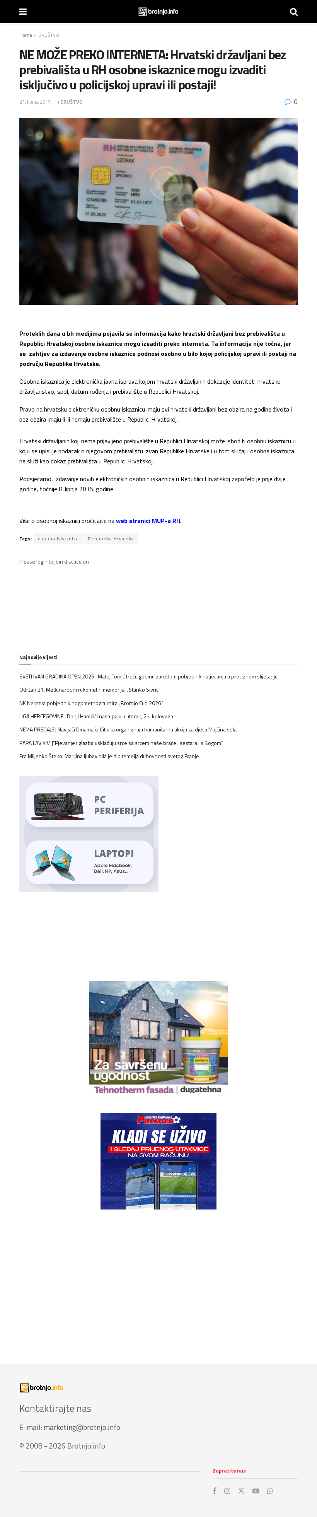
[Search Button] (294, 11)
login (42, 561)
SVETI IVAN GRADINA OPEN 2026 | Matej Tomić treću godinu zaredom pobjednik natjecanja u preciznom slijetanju (148, 676)
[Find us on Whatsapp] (270, 1491)
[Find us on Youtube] (255, 1491)
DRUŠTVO (48, 35)
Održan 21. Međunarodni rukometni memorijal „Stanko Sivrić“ (89, 689)
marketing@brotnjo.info (82, 1427)
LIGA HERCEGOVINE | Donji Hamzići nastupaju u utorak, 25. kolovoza (96, 716)
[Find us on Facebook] (214, 1491)
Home (25, 35)
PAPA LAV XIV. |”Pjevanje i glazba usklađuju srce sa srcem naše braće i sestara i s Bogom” (121, 743)
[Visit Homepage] (158, 11)
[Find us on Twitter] (241, 1491)
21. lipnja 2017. (35, 102)
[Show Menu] (23, 11)
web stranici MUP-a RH (148, 520)
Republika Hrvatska (111, 538)
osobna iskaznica (58, 538)
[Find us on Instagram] (227, 1491)
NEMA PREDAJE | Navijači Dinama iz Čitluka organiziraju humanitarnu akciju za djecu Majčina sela (128, 729)
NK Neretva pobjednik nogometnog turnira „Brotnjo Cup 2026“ (91, 703)
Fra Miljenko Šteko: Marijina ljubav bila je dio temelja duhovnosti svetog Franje (109, 756)
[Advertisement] (158, 1279)
